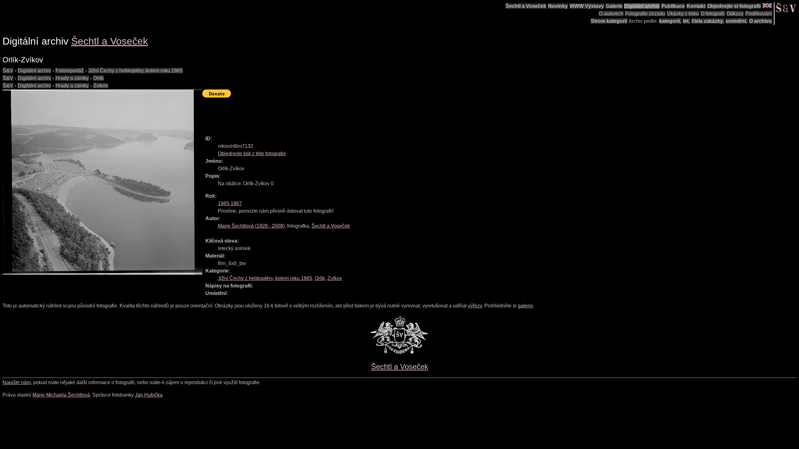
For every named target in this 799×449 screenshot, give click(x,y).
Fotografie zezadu (645, 13)
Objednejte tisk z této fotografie (252, 153)
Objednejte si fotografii (734, 6)
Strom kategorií (609, 21)
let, (686, 21)
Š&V (8, 70)
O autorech (611, 13)
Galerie (614, 6)
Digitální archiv (641, 6)
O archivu (760, 21)
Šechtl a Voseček (526, 6)
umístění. (736, 21)
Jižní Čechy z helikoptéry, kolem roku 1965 (135, 70)
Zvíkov (100, 85)
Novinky (558, 6)
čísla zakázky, (708, 21)
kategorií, (670, 21)
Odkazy (735, 13)
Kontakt (696, 6)
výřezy (475, 305)
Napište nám (16, 382)
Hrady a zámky (72, 78)
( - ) (251, 226)
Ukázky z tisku (683, 13)
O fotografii (713, 13)
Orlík (98, 78)
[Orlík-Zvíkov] (102, 182)
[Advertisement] (315, 114)
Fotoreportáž (70, 70)
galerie (525, 305)
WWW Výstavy (587, 6)
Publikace (673, 6)
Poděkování (758, 13)
